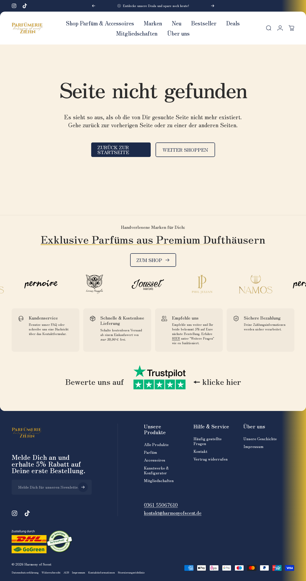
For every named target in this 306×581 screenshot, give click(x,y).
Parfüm (150, 452)
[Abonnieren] (83, 487)
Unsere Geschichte (260, 438)
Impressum (253, 446)
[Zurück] (93, 6)
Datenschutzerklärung (25, 572)
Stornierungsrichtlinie (131, 572)
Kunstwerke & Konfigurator (156, 470)
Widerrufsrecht (51, 572)
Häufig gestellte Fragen (208, 441)
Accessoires (154, 459)
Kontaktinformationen (101, 572)
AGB (66, 572)
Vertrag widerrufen (211, 458)
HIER (176, 338)
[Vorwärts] (212, 6)
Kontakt (200, 451)
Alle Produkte (156, 444)
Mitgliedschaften (159, 480)
